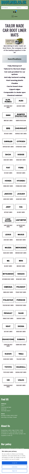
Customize (14, 466)
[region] (14, 461)
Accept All (14, 462)
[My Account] (13, 12)
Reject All (14, 470)
